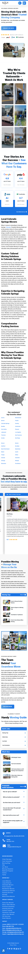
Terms (4, 874)
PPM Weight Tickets (16, 757)
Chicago (3, 460)
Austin (16, 451)
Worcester (3, 463)
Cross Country (6, 886)
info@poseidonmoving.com (14, 846)
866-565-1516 (10, 841)
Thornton (3, 435)
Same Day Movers (8, 902)
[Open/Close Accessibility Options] (3, 951)
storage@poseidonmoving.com (15, 932)
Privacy (11, 945)
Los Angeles (18, 432)
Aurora (2, 417)
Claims (4, 873)
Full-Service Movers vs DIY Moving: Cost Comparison (17, 769)
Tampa (2, 454)
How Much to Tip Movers (17, 614)
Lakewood (3, 432)
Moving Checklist (7, 869)
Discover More (7, 706)
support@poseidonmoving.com (15, 934)
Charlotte (17, 457)
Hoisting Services (7, 908)
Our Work (4, 741)
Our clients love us (20, 211)
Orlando (3, 457)
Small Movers (6, 918)
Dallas (16, 454)
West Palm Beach (5, 449)
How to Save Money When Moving (17, 620)
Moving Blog (6, 863)
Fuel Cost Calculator (16, 763)
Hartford (3, 446)
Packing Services (7, 892)
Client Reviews (6, 859)
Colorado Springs (5, 423)
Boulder (3, 426)
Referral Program (7, 871)
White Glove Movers (8, 896)
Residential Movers (8, 888)
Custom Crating (7, 910)
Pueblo (17, 420)
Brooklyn (17, 446)
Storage (4, 894)
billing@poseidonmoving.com (14, 930)
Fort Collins (4, 429)
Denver (3, 420)
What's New (5, 737)
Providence (18, 463)
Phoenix (17, 429)
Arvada (3, 438)
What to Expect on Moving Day (17, 608)
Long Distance (6, 883)
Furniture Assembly (8, 906)
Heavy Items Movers (8, 904)
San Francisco (18, 435)
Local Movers (6, 881)
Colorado (8, 227)
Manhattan (17, 449)
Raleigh (17, 460)
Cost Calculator (6, 745)
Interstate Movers (7, 885)
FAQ (3, 865)
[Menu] (24, 3)
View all (22, 594)
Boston (17, 443)
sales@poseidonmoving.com (13, 928)
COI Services (6, 916)
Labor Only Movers (8, 914)
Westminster (18, 417)
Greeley (17, 423)
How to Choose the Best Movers (16, 602)
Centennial (17, 426)
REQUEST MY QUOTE (8, 28)
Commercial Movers (8, 890)
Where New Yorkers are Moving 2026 (16, 776)
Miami (2, 451)
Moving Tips (5, 732)
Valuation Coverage (8, 912)
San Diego (17, 438)
